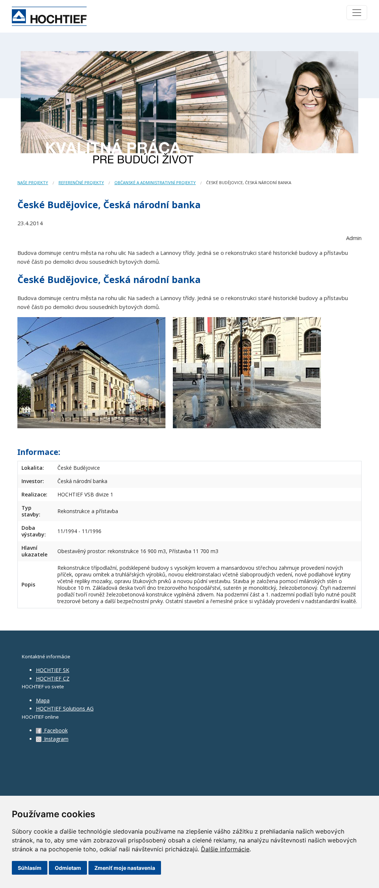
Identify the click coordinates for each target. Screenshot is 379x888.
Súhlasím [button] (29, 868)
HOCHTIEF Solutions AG (65, 708)
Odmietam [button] (68, 868)
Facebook (55, 730)
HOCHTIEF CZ (53, 678)
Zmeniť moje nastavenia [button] (124, 868)
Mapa (43, 700)
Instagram (55, 738)
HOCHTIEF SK (52, 670)
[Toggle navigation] (356, 12)
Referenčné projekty (81, 182)
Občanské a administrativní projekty (155, 182)
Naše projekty (32, 182)
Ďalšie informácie (225, 849)
